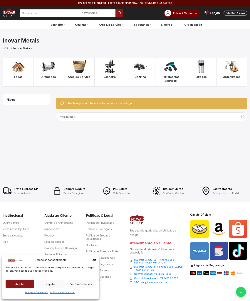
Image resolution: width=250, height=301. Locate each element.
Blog (5, 241)
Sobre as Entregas (55, 254)
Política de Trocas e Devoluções (98, 237)
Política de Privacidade (62, 292)
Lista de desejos (54, 241)
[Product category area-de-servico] (79, 70)
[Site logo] (9, 13)
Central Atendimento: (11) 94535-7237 (156, 278)
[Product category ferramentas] (170, 72)
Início (6, 48)
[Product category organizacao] (231, 70)
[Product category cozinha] (140, 70)
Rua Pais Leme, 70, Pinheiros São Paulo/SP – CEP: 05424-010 (159, 268)
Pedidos (49, 235)
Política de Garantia (98, 270)
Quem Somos (11, 222)
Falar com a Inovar (235, 13)
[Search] (119, 13)
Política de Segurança (99, 264)
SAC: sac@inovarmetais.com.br (152, 282)
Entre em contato (13, 235)
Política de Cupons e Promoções (98, 278)
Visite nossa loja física (16, 229)
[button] (93, 260)
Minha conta (51, 229)
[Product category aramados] (48, 70)
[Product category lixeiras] (201, 70)
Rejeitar (50, 284)
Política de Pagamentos (100, 257)
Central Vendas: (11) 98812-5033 (153, 273)
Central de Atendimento (58, 222)
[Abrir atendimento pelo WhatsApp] (241, 292)
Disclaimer (92, 245)
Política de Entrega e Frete (102, 251)
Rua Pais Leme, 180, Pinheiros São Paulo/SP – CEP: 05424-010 (154, 261)
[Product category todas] (18, 70)
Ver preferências (81, 284)
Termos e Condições (36, 292)
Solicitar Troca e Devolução (61, 248)
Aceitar (19, 284)
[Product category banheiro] (109, 70)
